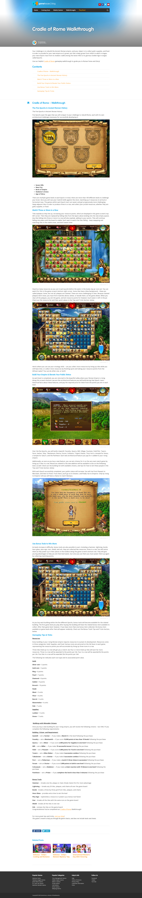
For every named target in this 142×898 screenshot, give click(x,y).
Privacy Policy (75, 881)
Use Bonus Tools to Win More (47, 87)
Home (36, 10)
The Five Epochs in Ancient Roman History (52, 75)
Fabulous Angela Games (38, 880)
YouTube (94, 881)
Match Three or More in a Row (48, 79)
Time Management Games (59, 878)
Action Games (56, 887)
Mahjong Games (56, 888)
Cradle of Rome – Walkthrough (48, 71)
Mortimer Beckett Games (39, 885)
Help (73, 878)
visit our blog (59, 816)
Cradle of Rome (49, 61)
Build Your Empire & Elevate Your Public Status (54, 83)
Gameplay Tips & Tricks (45, 91)
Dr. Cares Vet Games (37, 883)
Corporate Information (78, 883)
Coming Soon (45, 10)
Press (73, 885)
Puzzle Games (56, 883)
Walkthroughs (71, 10)
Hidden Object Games (58, 880)
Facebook (94, 878)
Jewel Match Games (37, 881)
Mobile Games (58, 10)
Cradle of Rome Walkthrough (63, 29)
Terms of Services (76, 880)
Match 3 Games (56, 881)
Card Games (55, 885)
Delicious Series (36, 878)
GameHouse (42, 42)
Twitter (93, 880)
